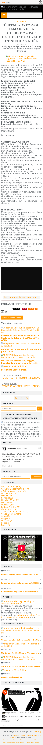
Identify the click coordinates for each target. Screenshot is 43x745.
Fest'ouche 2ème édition (11, 677)
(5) (5, 525)
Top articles (7, 740)
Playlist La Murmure (17, 725)
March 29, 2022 (7, 466)
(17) (14, 511)
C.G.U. (36, 740)
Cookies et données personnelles (13, 742)
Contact (15, 740)
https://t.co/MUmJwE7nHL (12, 454)
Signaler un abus (25, 740)
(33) (6, 495)
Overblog (36, 731)
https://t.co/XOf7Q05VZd (11, 461)
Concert (21, 22)
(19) (10, 507)
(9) (5, 516)
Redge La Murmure (6, 725)
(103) (15, 488)
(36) (8, 493)
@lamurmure (22, 448)
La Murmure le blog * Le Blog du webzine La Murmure (20, 616)
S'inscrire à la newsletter (11, 317)
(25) (10, 500)
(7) (6, 520)
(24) (8, 502)
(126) (11, 486)
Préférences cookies (32, 742)
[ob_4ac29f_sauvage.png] (21, 61)
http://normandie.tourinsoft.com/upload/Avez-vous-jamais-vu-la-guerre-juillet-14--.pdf (21, 297)
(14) (11, 513)
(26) (7, 497)
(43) (13, 491)
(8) (6, 518)
